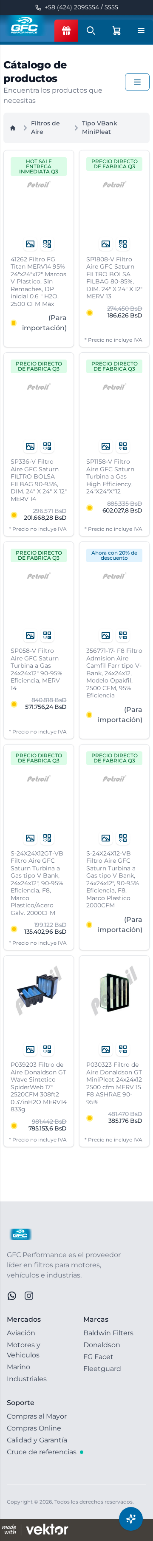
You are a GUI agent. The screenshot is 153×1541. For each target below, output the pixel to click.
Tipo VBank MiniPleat (99, 127)
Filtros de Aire (45, 127)
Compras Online (34, 1428)
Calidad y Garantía (37, 1440)
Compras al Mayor (37, 1416)
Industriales (27, 1379)
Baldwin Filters (108, 1333)
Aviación (21, 1333)
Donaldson (101, 1345)
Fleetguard (102, 1369)
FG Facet (98, 1357)
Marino (18, 1367)
